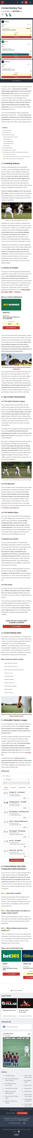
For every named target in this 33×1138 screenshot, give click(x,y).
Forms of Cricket (7, 132)
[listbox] (16, 779)
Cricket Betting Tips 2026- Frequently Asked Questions (15, 152)
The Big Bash (8, 139)
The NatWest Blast (9, 141)
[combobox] (16, 783)
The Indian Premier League (11, 137)
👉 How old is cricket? (10, 154)
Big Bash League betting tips (11, 507)
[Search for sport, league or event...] (17, 2)
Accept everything (22, 1113)
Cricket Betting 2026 (7, 147)
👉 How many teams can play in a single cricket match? (18, 156)
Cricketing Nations (7, 130)
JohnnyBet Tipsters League (9, 150)
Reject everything (10, 1113)
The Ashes (7, 145)
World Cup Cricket (9, 143)
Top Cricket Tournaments (9, 134)
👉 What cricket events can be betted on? (14, 158)
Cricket (16, 1134)
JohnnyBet (6, 11)
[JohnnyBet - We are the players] (2, 2)
